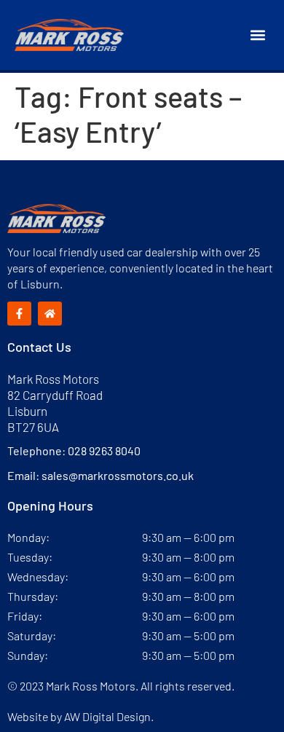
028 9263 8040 (104, 450)
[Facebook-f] (19, 314)
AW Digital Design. (109, 716)
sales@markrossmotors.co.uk (118, 475)
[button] (257, 35)
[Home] (50, 314)
